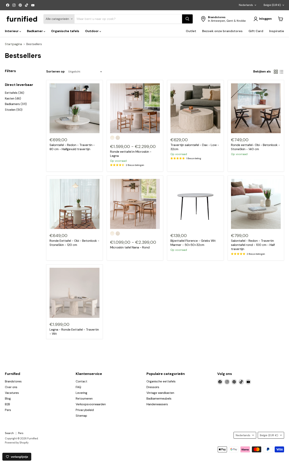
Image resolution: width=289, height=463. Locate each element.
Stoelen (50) (13, 110)
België (272, 5)
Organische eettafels (161, 381)
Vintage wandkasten (160, 393)
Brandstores (13, 381)
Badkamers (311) (16, 104)
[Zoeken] (187, 18)
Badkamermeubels (158, 399)
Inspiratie (276, 31)
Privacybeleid (85, 410)
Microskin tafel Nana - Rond (130, 247)
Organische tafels (65, 31)
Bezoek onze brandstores (222, 31)
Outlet (191, 31)
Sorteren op (55, 71)
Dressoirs (152, 387)
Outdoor (92, 31)
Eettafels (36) (14, 93)
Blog (8, 399)
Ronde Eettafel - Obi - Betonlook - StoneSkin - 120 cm (74, 243)
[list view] (281, 71)
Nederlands (246, 5)
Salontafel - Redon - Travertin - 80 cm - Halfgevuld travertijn (72, 147)
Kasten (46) (13, 98)
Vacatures (12, 393)
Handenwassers (157, 404)
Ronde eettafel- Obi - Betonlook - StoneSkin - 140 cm (255, 147)
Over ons (11, 387)
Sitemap (81, 416)
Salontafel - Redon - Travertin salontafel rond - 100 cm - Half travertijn (253, 245)
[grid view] (276, 71)
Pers (8, 410)
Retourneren (84, 399)
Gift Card (256, 31)
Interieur (12, 31)
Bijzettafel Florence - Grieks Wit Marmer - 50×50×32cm (193, 243)
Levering (81, 393)
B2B (7, 404)
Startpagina (13, 44)
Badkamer (35, 31)
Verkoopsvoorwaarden (91, 404)
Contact (81, 381)
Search (9, 433)
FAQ (78, 387)
